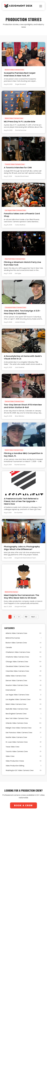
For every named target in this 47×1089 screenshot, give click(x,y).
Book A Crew (23, 805)
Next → (34, 617)
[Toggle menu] (40, 6)
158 (26, 617)
